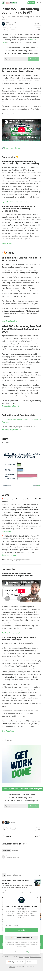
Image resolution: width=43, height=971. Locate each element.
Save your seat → (8, 531)
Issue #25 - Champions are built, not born (15, 882)
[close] (37, 897)
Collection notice (35, 957)
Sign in (39, 3)
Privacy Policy (21, 946)
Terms (27, 957)
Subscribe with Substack (23, 938)
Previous (8, 836)
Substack (12, 967)
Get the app (31, 962)
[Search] (39, 875)
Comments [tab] (6, 850)
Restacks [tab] (15, 850)
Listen (39, 24)
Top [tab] (4, 875)
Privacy (21, 957)
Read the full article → (9, 321)
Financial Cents (11, 23)
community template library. (11, 429)
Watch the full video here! (11, 633)
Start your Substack (16, 962)
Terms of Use (31, 942)
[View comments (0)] (11, 29)
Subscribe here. (7, 243)
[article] (21, 886)
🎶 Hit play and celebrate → (12, 148)
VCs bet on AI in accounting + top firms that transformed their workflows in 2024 (17, 887)
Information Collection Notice (25, 944)
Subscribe (31, 3)
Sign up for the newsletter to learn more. (15, 202)
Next (36, 836)
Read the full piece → (9, 731)
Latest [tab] (9, 875)
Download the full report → (11, 406)
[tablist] (10, 850)
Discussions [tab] (17, 875)
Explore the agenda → (10, 555)
